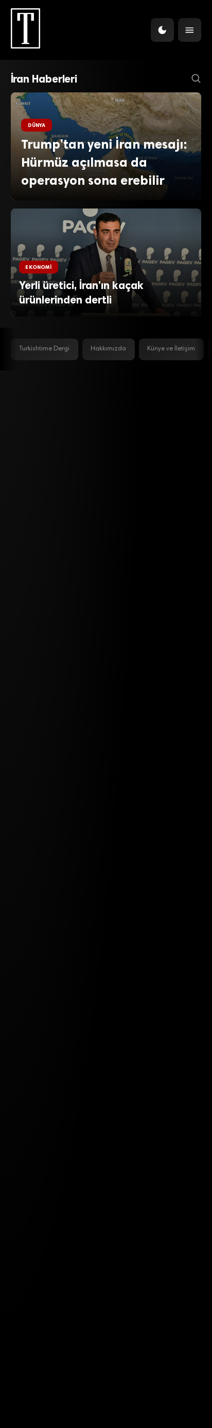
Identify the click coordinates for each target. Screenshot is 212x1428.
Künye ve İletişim (171, 348)
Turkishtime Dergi (44, 348)
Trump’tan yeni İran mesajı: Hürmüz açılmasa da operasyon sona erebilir (104, 162)
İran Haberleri (44, 79)
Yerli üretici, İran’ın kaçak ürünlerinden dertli (81, 293)
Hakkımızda (108, 348)
